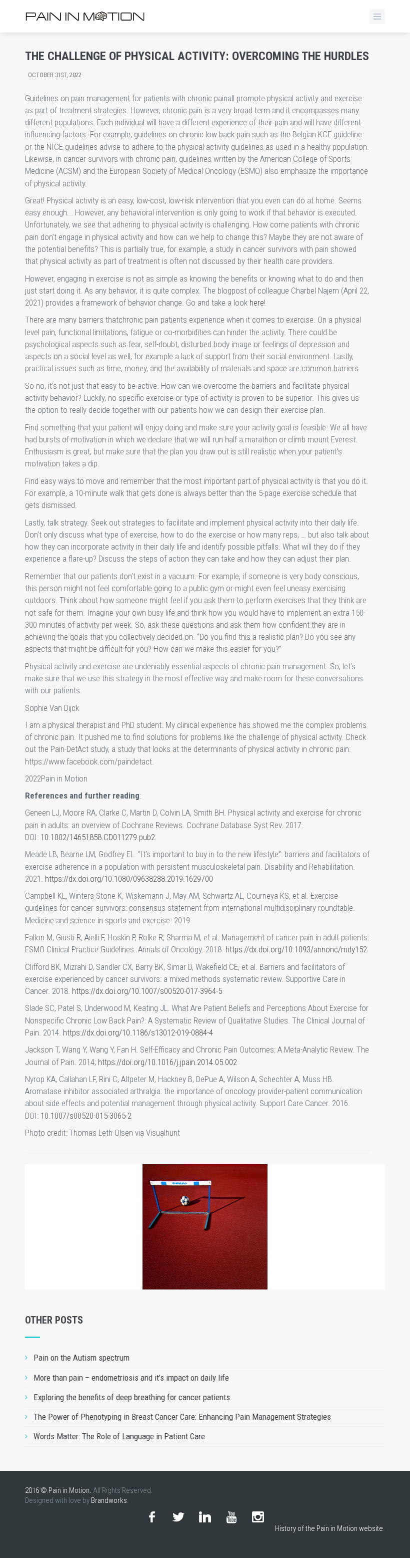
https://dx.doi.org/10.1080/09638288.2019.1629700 (129, 879)
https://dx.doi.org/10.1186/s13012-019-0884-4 (138, 1032)
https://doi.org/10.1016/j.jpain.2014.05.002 (167, 1062)
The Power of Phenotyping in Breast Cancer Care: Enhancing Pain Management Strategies (182, 1417)
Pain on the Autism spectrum (82, 1358)
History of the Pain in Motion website (329, 1528)
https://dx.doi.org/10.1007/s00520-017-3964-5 (147, 991)
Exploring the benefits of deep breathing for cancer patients (132, 1397)
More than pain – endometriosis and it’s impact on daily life (131, 1378)
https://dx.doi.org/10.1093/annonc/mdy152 (296, 949)
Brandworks (109, 1500)
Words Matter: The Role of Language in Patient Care (119, 1436)
